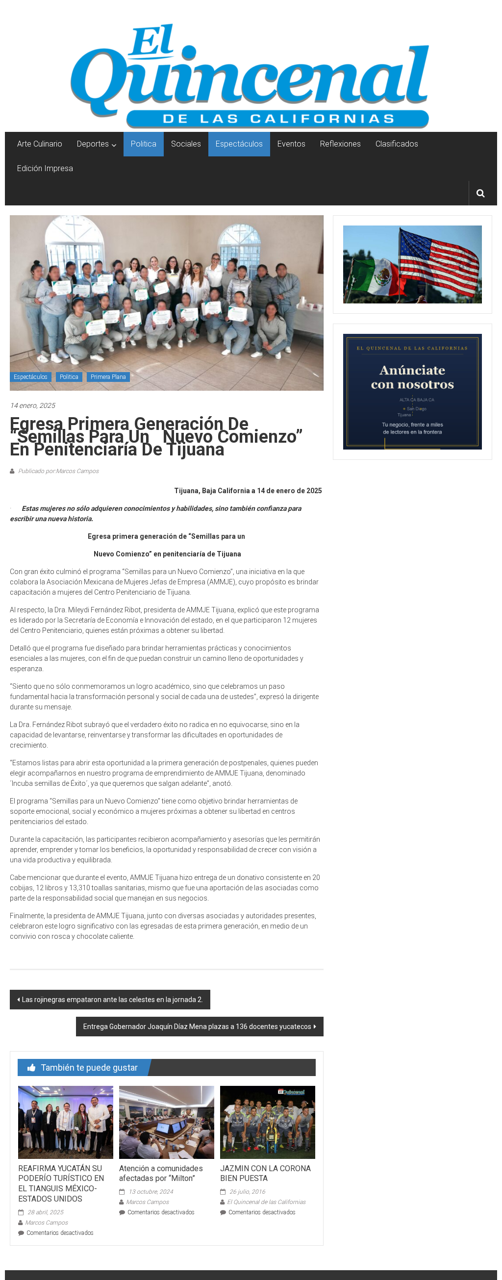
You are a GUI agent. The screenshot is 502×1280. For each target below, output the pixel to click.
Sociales (186, 144)
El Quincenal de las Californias (266, 1202)
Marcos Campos (46, 1222)
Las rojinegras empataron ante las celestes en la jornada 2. (112, 1000)
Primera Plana (108, 377)
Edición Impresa (45, 168)
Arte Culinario (39, 144)
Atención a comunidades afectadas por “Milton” (161, 1173)
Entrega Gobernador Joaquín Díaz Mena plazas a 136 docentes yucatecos (197, 1026)
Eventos (291, 144)
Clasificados (397, 144)
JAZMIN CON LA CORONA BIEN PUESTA (265, 1173)
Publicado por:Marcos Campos (58, 471)
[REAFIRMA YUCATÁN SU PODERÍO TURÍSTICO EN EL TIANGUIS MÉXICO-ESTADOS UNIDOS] (65, 1122)
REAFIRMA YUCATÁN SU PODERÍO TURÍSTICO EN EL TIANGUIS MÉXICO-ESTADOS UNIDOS (61, 1184)
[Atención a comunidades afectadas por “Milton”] (166, 1122)
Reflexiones (340, 144)
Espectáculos (239, 144)
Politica (143, 144)
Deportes (93, 144)
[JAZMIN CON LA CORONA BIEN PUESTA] (267, 1122)
